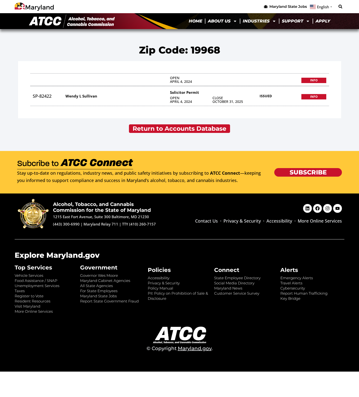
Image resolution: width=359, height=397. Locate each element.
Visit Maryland (27, 306)
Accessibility (279, 221)
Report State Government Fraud (109, 301)
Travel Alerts (291, 283)
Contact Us (206, 221)
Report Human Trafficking (303, 293)
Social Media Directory (234, 283)
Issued (266, 96)
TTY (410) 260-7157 (139, 224)
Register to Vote (29, 296)
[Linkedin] (307, 208)
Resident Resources (32, 301)
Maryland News (228, 288)
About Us (219, 21)
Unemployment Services (37, 285)
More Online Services (320, 221)
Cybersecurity (292, 288)
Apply (323, 21)
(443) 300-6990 (66, 224)
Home (195, 21)
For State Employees (98, 291)
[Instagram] (327, 208)
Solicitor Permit (184, 92)
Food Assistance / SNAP (36, 280)
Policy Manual (160, 288)
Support (292, 21)
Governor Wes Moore (99, 275)
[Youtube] (337, 208)
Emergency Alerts (296, 278)
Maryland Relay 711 (101, 224)
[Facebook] (317, 208)
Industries (256, 21)
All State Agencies (96, 285)
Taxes (20, 291)
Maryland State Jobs (98, 296)
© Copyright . (180, 348)
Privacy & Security (242, 221)
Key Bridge (290, 298)
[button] (340, 7)
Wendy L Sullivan (81, 96)
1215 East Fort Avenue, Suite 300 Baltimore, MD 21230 (101, 216)
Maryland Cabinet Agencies (105, 280)
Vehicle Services (29, 275)
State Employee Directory (237, 278)
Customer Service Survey (236, 293)
